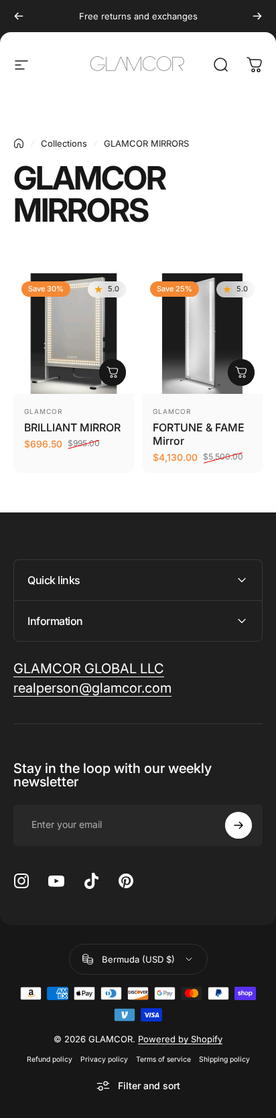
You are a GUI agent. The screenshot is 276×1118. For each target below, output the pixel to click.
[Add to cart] (112, 372)
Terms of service (163, 1059)
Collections (64, 143)
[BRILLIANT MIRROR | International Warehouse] (73, 333)
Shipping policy (224, 1059)
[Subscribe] (238, 825)
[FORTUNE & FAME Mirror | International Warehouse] (202, 333)
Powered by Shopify (180, 1039)
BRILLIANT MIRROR (72, 427)
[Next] (257, 16)
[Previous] (18, 16)
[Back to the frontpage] (18, 143)
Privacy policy (104, 1059)
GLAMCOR (43, 411)
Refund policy (49, 1059)
